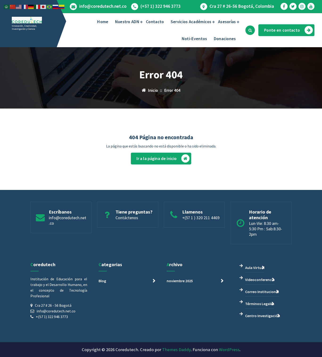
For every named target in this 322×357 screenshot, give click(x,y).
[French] (25, 6)
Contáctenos (127, 217)
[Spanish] (62, 6)
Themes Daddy (176, 349)
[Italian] (37, 6)
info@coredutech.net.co (103, 6)
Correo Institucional (262, 291)
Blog (102, 280)
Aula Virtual (254, 267)
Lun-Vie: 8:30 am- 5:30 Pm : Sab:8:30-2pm (265, 229)
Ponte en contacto (282, 30)
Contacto (155, 21)
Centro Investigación (262, 315)
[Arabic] (7, 6)
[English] (19, 6)
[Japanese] (43, 6)
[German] (31, 6)
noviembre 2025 (180, 280)
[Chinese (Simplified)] (13, 6)
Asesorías (227, 21)
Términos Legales (259, 303)
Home (102, 21)
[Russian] (56, 6)
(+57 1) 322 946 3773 (160, 6)
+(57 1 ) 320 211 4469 (200, 217)
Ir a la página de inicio (156, 158)
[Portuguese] (49, 6)
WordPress (229, 349)
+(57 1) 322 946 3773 (52, 316)
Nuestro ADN (127, 21)
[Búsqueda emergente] (250, 30)
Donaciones (225, 38)
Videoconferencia (260, 279)
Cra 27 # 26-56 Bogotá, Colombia (242, 6)
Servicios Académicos (191, 21)
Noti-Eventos (194, 38)
